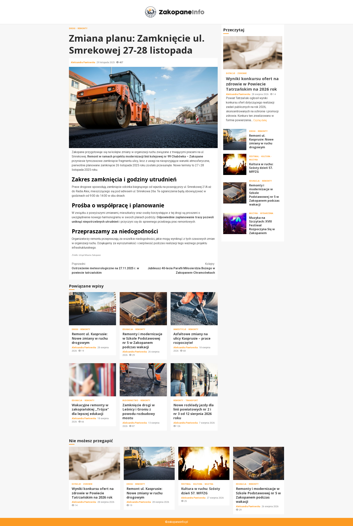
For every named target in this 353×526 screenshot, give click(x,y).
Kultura (266, 156)
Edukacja (127, 329)
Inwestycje (180, 329)
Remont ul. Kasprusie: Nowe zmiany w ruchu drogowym (92, 308)
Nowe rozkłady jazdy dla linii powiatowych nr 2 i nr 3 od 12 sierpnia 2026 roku (194, 379)
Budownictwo (130, 400)
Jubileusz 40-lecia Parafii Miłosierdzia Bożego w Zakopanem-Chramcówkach (181, 268)
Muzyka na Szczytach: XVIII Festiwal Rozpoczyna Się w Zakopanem (234, 223)
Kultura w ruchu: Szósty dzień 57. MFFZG (234, 164)
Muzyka (253, 160)
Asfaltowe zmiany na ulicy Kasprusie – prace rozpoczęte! (194, 308)
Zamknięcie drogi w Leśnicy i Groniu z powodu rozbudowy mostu (143, 379)
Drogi (72, 28)
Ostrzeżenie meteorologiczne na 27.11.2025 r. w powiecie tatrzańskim (105, 268)
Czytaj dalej (260, 120)
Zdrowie (242, 73)
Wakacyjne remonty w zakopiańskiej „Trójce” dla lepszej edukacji (92, 379)
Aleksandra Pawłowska (83, 62)
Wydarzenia (266, 213)
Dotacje (231, 73)
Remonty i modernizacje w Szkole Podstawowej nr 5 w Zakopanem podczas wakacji (143, 308)
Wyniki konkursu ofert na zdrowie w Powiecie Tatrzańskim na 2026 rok (252, 52)
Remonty (82, 28)
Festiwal (254, 156)
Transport (192, 400)
